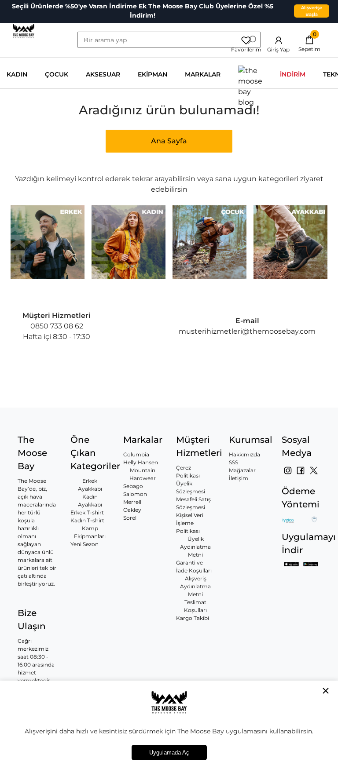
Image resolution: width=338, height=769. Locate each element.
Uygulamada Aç (169, 752)
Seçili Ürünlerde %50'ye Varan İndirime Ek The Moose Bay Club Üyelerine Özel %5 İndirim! (142, 10)
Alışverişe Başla (311, 11)
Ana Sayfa (169, 141)
